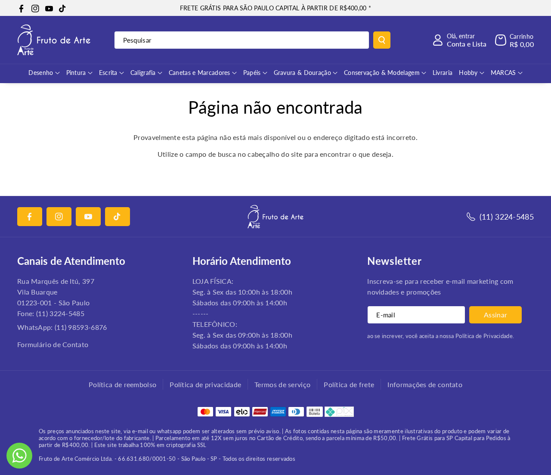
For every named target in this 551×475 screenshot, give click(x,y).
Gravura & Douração (302, 72)
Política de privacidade (205, 384)
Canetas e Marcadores (199, 72)
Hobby (468, 72)
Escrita (108, 72)
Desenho (40, 72)
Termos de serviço (282, 384)
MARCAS (503, 72)
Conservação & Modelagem (382, 72)
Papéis (252, 72)
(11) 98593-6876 (81, 327)
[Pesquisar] (381, 40)
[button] (514, 40)
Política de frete (349, 384)
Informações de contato (424, 384)
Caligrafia (143, 72)
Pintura (76, 72)
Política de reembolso (122, 384)
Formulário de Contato (52, 344)
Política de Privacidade (484, 335)
